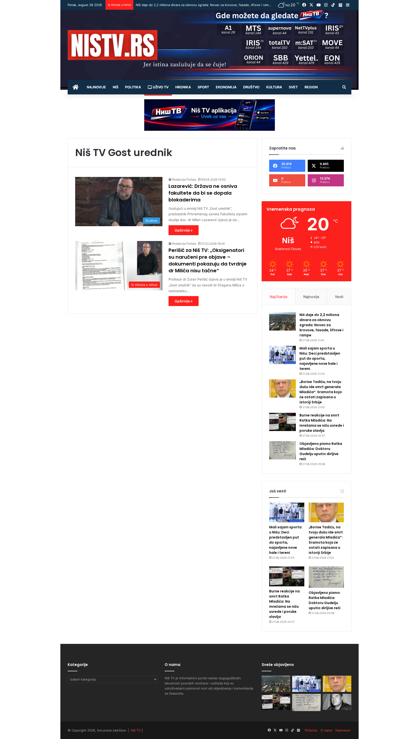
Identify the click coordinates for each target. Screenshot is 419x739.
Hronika (183, 87)
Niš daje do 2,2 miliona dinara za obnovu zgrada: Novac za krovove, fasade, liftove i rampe (321, 325)
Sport (203, 87)
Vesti (339, 296)
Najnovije (96, 87)
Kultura (274, 87)
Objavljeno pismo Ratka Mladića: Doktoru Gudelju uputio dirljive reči (320, 451)
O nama (326, 730)
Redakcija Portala (184, 179)
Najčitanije (279, 296)
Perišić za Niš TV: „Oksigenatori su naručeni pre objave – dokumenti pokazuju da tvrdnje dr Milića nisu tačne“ (208, 260)
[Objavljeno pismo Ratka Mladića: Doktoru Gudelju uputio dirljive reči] (282, 450)
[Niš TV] (112, 45)
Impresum (342, 730)
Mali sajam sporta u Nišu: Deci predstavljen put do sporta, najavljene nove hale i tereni (201, 5)
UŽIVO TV (160, 87)
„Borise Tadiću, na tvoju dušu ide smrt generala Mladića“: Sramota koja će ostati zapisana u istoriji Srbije (320, 392)
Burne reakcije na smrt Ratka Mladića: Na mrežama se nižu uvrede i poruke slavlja (321, 423)
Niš (115, 87)
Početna (311, 730)
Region (311, 87)
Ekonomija (226, 87)
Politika (133, 87)
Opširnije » (184, 230)
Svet (293, 87)
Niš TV (136, 730)
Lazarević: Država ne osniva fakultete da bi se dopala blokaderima (203, 193)
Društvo (251, 87)
